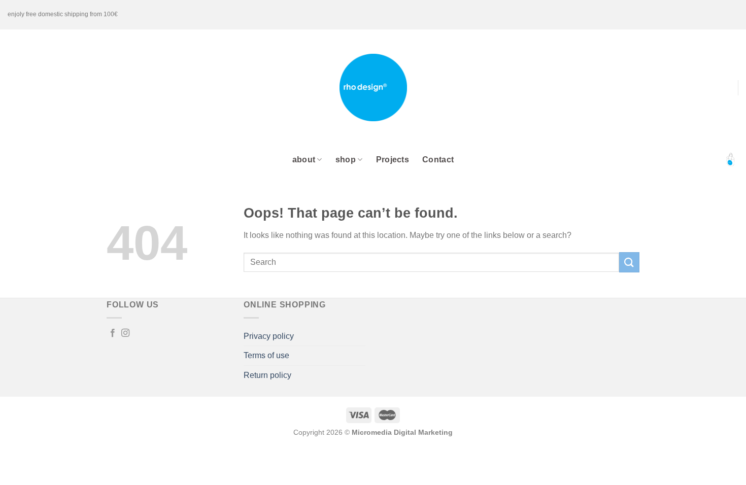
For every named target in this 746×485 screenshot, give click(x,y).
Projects (393, 159)
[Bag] (730, 160)
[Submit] (629, 262)
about (304, 159)
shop (345, 159)
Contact (438, 159)
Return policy (267, 375)
